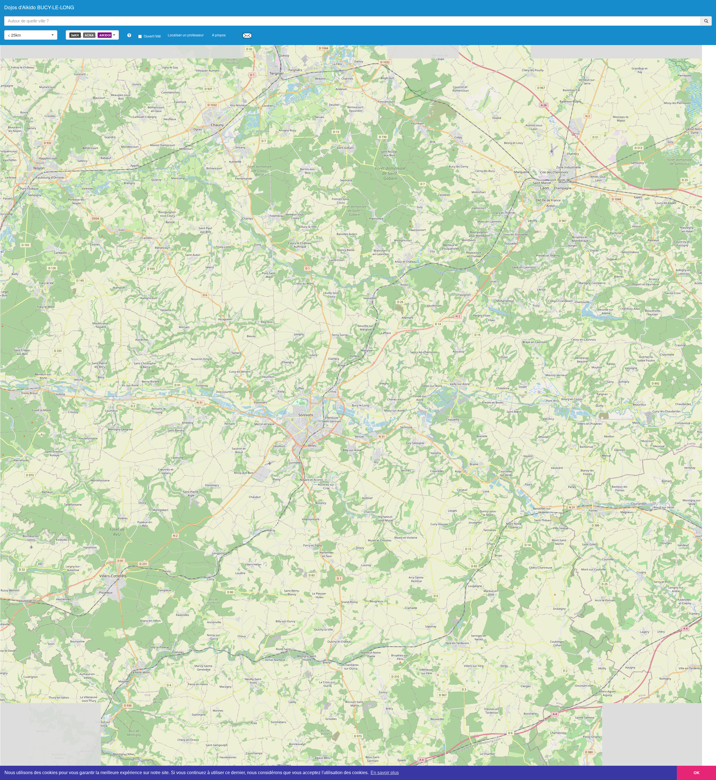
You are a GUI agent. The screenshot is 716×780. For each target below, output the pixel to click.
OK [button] (696, 772)
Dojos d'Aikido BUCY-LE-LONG (39, 7)
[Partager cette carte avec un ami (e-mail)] (247, 35)
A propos (219, 34)
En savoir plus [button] (385, 772)
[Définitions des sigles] (129, 35)
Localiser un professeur (186, 34)
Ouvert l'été (152, 36)
